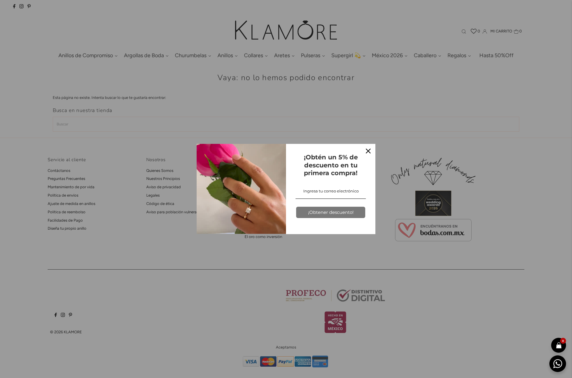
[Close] (368, 151)
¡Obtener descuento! (331, 212)
